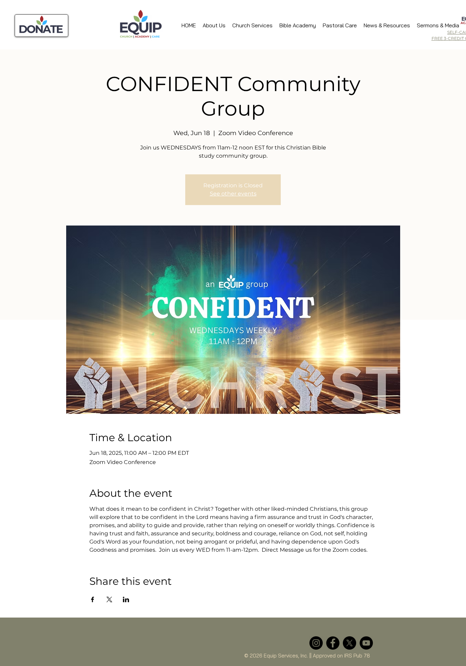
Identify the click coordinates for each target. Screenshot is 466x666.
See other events (233, 193)
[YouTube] (366, 643)
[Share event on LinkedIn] (126, 599)
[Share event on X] (109, 599)
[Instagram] (316, 643)
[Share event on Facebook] (92, 599)
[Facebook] (332, 643)
